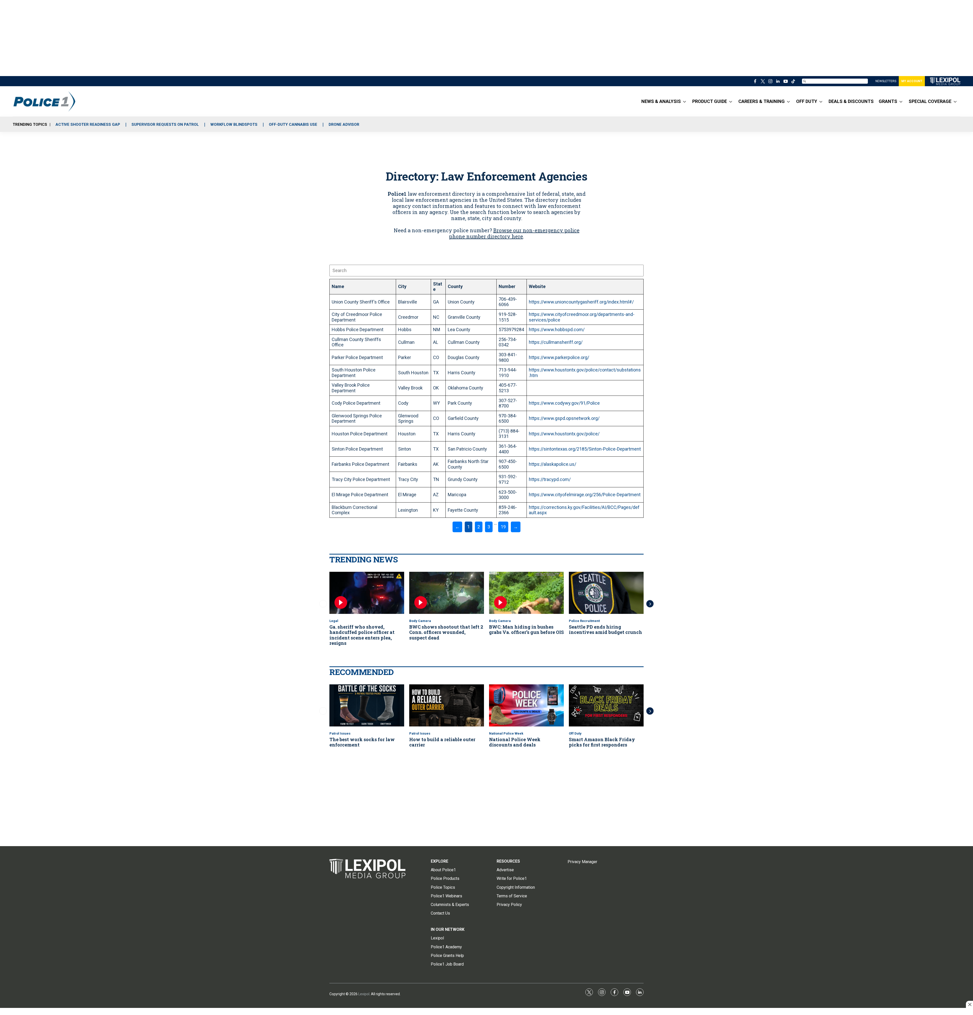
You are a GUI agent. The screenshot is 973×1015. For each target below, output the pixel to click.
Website (537, 286)
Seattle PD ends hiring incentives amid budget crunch (605, 629)
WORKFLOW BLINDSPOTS (233, 124)
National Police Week (506, 733)
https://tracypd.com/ (550, 479)
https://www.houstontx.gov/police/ (564, 433)
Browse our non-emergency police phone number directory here (514, 233)
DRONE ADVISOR (344, 124)
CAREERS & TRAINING (761, 101)
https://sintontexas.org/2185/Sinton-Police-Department (585, 449)
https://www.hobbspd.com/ (557, 329)
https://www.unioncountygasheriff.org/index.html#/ (581, 302)
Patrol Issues (339, 733)
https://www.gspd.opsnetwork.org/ (564, 418)
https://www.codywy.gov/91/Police (564, 403)
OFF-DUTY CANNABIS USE (293, 124)
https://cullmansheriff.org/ (556, 342)
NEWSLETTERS (885, 81)
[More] (684, 101)
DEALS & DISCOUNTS (851, 101)
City (402, 286)
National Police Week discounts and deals (514, 742)
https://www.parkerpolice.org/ (559, 357)
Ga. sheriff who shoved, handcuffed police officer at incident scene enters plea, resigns (362, 635)
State (437, 286)
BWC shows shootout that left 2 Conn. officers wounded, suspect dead (446, 632)
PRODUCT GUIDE (709, 101)
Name (338, 286)
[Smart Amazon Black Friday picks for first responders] (606, 705)
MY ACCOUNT (911, 81)
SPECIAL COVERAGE (930, 101)
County (455, 286)
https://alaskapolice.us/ (552, 464)
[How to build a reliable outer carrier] (446, 705)
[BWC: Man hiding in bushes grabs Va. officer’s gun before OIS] (526, 593)
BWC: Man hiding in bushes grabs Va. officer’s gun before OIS (526, 629)
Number (507, 286)
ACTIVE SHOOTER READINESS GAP (87, 124)
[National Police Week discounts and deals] (526, 705)
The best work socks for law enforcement (362, 742)
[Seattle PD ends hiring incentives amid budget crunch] (606, 593)
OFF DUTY (806, 101)
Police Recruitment (584, 621)
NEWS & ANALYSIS (661, 101)
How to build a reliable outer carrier (442, 742)
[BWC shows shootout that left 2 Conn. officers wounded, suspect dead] (446, 593)
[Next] (650, 604)
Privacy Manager (582, 861)
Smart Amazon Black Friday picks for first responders (602, 742)
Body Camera (420, 621)
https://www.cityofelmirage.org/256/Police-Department (585, 494)
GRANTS (888, 101)
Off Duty (575, 733)
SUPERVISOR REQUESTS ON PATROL (165, 124)
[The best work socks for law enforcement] (366, 705)
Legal (333, 621)
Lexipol (363, 994)
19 (503, 526)
